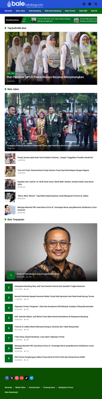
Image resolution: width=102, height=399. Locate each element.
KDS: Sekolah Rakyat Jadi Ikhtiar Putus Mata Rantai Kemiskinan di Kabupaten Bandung (51, 317)
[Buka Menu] (89, 4)
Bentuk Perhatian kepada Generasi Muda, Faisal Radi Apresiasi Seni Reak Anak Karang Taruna (54, 296)
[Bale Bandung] (25, 4)
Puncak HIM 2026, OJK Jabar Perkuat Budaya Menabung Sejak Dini (44, 20)
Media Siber (20, 387)
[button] (84, 4)
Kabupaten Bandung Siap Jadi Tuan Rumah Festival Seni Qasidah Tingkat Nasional (50, 286)
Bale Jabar (11, 73)
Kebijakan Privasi (65, 387)
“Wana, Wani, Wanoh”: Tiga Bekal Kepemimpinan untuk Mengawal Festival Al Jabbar (53, 196)
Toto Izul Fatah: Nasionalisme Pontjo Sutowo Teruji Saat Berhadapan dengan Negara (53, 170)
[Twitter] (12, 378)
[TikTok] (26, 378)
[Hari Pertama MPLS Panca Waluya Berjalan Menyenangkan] (51, 58)
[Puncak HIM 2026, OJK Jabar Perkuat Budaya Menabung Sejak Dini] (24, 20)
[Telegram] (31, 378)
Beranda (8, 387)
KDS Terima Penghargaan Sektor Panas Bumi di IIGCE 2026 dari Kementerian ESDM (50, 357)
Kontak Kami (34, 387)
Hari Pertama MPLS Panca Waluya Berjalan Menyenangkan (45, 77)
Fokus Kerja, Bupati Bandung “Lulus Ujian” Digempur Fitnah (39, 337)
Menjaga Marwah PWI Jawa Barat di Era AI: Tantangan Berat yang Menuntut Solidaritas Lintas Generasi (57, 208)
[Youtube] (22, 378)
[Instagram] (17, 378)
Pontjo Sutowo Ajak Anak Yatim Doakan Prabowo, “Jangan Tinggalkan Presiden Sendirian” (55, 157)
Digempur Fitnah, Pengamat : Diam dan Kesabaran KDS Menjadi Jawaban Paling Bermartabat (54, 306)
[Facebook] (7, 378)
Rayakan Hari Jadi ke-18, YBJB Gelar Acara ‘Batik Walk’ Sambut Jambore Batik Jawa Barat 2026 (56, 183)
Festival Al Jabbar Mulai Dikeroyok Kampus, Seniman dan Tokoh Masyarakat (47, 327)
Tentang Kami (49, 387)
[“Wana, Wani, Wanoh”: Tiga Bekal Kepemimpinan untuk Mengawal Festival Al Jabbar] (10, 197)
